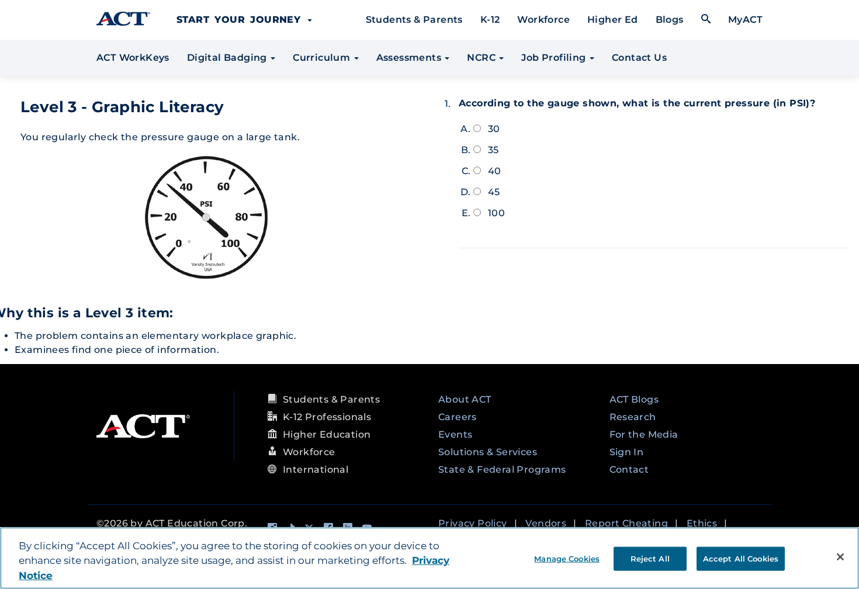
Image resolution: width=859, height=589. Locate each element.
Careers (457, 416)
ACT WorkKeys (132, 57)
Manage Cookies (567, 558)
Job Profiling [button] (554, 57)
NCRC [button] (482, 57)
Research (632, 416)
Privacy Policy (472, 523)
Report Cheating (626, 523)
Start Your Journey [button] (241, 19)
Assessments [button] (410, 57)
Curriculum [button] (322, 57)
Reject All (650, 558)
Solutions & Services (487, 452)
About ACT (464, 399)
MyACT (745, 19)
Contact (629, 469)
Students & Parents (414, 19)
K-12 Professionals (327, 416)
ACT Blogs (634, 399)
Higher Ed (612, 19)
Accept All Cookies (740, 558)
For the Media (643, 434)
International (315, 469)
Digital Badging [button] (228, 57)
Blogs (670, 19)
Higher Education (326, 434)
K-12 (490, 19)
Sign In (626, 452)
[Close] (840, 557)
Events (455, 434)
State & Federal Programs (502, 469)
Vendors (545, 523)
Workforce (543, 19)
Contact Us (639, 57)
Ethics (702, 523)
